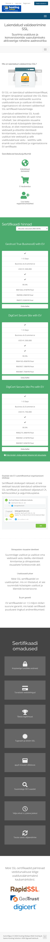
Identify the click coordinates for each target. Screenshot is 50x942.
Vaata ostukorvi (41, 3)
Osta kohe (25, 306)
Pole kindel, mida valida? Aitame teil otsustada (26, 455)
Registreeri (26, 3)
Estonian (9, 3)
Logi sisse (18, 3)
